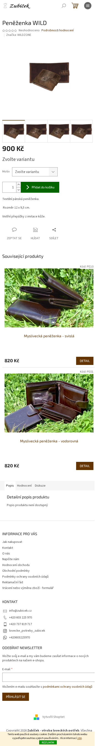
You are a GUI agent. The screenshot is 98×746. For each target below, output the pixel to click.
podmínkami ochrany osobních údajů (67, 686)
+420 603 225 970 (20, 617)
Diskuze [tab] (40, 485)
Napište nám (10, 559)
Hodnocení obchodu (16, 565)
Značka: (18, 35)
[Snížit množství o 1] (18, 189)
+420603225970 (19, 637)
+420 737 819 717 (20, 624)
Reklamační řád (12, 582)
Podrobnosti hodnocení (57, 30)
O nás (6, 553)
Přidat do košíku (43, 187)
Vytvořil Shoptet (53, 717)
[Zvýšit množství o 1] (18, 184)
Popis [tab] (10, 485)
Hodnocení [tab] (24, 485)
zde (79, 738)
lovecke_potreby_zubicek (27, 630)
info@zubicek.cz (20, 610)
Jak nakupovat (12, 542)
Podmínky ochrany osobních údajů (25, 576)
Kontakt (7, 548)
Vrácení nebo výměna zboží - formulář (28, 588)
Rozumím (48, 742)
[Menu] (87, 5)
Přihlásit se (15, 697)
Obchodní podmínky (16, 571)
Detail (85, 361)
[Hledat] (63, 5)
